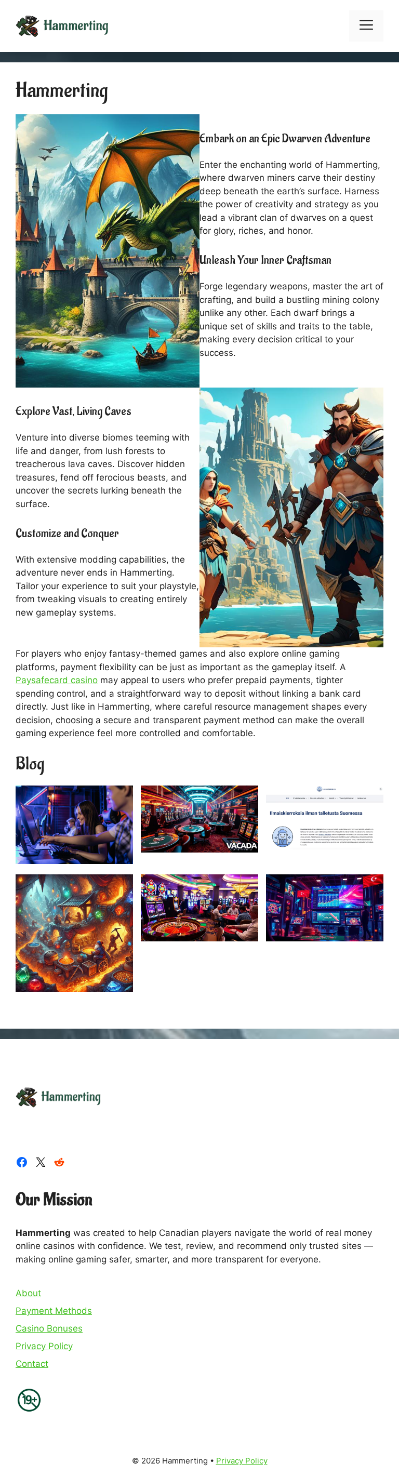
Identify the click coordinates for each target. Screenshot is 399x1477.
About (28, 1293)
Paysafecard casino (57, 680)
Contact (32, 1364)
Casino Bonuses (49, 1328)
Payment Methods (54, 1311)
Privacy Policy (44, 1346)
